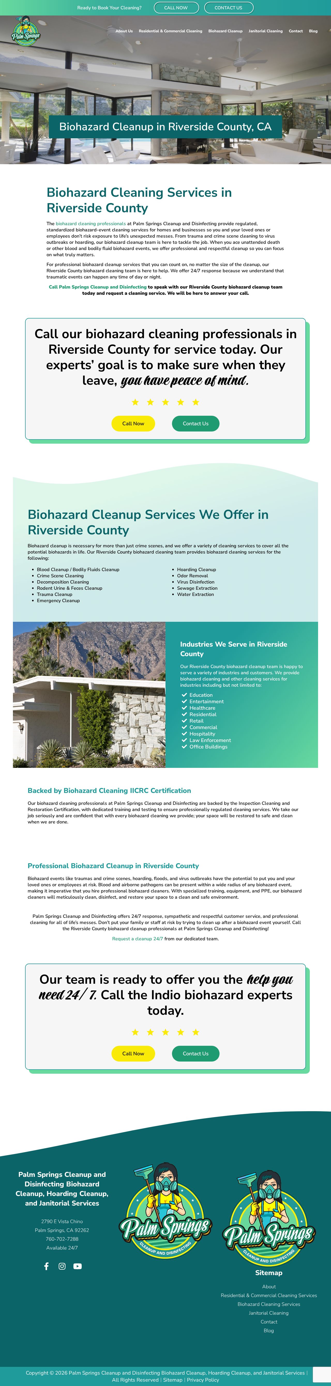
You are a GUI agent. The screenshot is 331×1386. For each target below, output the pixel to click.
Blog (313, 31)
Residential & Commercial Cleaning (170, 31)
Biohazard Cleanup (225, 31)
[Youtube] (77, 1266)
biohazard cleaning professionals (91, 224)
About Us (124, 31)
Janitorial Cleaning (266, 31)
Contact (296, 31)
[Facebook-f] (46, 1266)
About (269, 1286)
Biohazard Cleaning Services (269, 1304)
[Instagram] (62, 1266)
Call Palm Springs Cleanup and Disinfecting (98, 287)
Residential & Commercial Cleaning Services (269, 1295)
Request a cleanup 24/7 (137, 939)
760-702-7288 (62, 1239)
